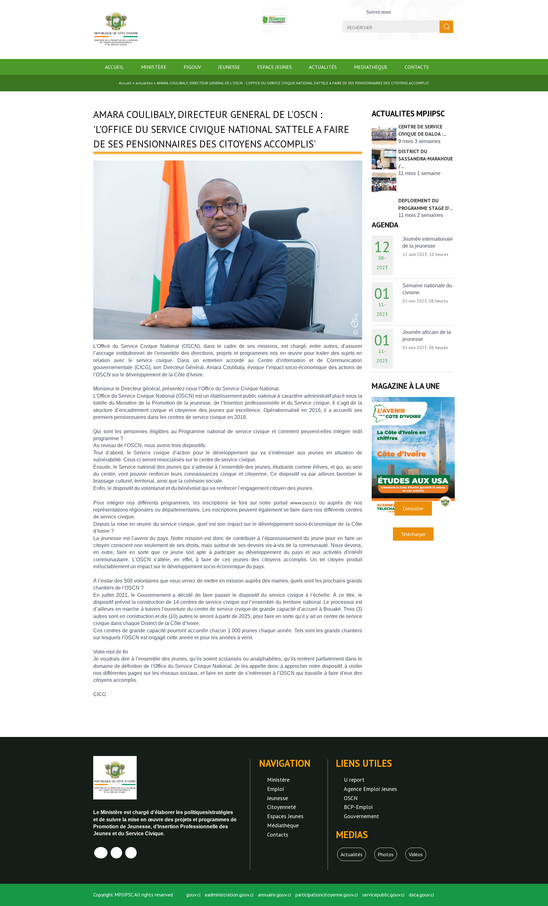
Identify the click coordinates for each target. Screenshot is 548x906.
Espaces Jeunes (285, 816)
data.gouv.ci (421, 894)
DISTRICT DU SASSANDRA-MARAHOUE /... (425, 158)
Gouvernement (361, 816)
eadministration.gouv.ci (229, 894)
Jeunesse (229, 67)
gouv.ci (193, 894)
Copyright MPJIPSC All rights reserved (133, 894)
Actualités (323, 67)
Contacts (417, 67)
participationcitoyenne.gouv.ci (326, 894)
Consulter (413, 508)
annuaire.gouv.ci (274, 894)
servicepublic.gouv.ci (383, 894)
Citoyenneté (281, 807)
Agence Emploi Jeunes (370, 788)
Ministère (153, 67)
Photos (386, 854)
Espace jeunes (274, 67)
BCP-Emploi (358, 807)
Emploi (275, 788)
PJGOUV (192, 67)
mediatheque (371, 67)
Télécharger (413, 534)
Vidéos (416, 854)
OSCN (351, 798)
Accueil (114, 67)
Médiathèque (283, 825)
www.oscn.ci (303, 502)
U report (354, 779)
